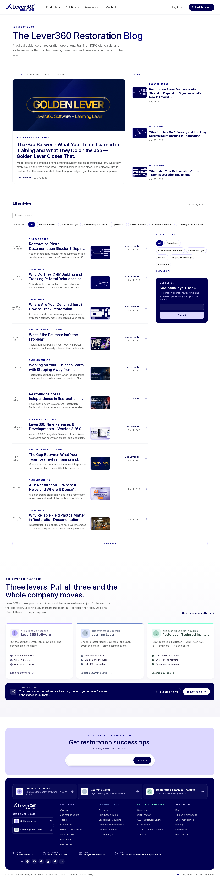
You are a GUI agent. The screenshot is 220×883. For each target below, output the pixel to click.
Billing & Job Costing (71, 829)
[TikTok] (41, 861)
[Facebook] (55, 861)
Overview (65, 810)
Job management (69, 814)
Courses (141, 834)
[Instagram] (48, 861)
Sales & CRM (67, 834)
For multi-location (108, 829)
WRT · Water (144, 814)
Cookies (73, 874)
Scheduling (66, 824)
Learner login (106, 834)
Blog (177, 810)
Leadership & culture (110, 819)
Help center (181, 834)
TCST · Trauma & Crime (150, 829)
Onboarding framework (111, 824)
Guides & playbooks (186, 814)
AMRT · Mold (144, 824)
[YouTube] (34, 861)
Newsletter (181, 829)
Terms (63, 874)
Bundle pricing (169, 691)
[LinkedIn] (62, 861)
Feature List (66, 844)
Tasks (63, 819)
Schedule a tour (201, 7)
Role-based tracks (108, 814)
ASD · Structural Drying (149, 819)
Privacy (53, 874)
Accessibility (86, 874)
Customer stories (184, 819)
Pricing (179, 824)
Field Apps (66, 839)
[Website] (27, 861)
